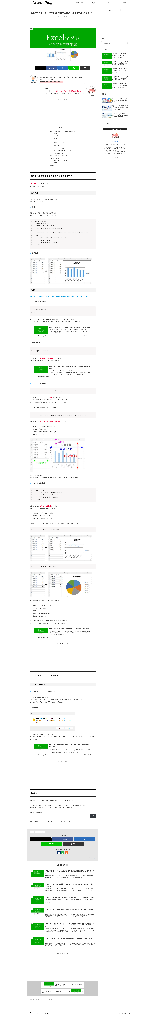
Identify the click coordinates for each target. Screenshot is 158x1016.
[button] (85, 68)
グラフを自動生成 (58, 153)
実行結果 (56, 138)
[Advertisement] (63, 21)
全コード (56, 135)
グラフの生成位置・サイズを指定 (62, 150)
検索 (93, 816)
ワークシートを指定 (59, 148)
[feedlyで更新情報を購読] (62, 852)
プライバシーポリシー (123, 1011)
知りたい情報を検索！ (36, 812)
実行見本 (54, 133)
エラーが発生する (57, 158)
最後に (53, 165)
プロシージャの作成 (59, 143)
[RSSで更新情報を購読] (66, 852)
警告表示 (56, 163)
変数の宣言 (56, 145)
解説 (53, 140)
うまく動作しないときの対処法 (59, 156)
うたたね (115, 142)
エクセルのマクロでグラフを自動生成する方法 (63, 131)
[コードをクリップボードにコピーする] (93, 222)
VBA (32, 832)
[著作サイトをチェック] (59, 852)
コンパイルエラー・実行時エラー (62, 160)
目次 (60, 128)
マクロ (42, 832)
